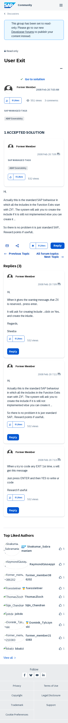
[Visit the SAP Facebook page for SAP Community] (24, 675)
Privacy (17, 685)
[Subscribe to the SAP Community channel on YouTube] (37, 675)
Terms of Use (51, 685)
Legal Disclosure (51, 695)
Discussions (13, 14)
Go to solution (35, 79)
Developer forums (22, 31)
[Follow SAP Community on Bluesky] (30, 675)
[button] (7, 101)
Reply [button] (58, 245)
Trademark (17, 705)
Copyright (17, 695)
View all (8, 657)
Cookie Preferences (17, 714)
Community (25, 5)
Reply (13, 351)
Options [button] (60, 68)
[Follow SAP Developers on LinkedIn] (43, 675)
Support (51, 705)
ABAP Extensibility (14, 118)
